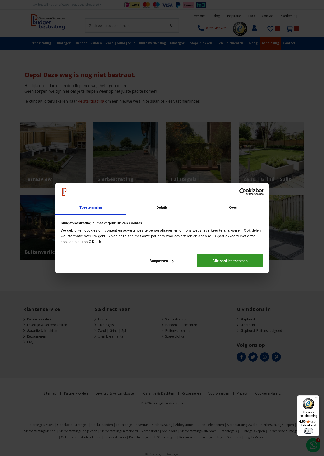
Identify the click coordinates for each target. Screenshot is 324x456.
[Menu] (316, 398)
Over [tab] (233, 207)
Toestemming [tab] (90, 207)
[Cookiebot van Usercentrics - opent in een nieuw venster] (243, 191)
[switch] (308, 431)
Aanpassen (158, 261)
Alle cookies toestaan (230, 261)
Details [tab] (162, 207)
